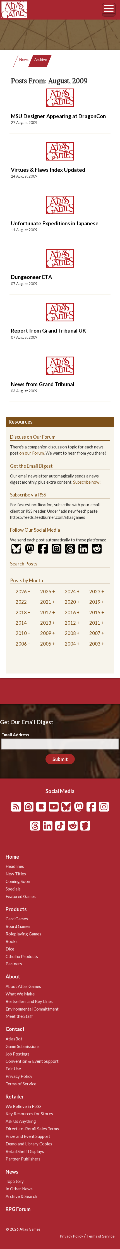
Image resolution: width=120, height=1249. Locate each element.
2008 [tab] (70, 633)
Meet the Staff (19, 1016)
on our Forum (31, 453)
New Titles (16, 873)
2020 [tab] (70, 602)
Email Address (15, 734)
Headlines (15, 866)
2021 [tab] (45, 602)
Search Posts (23, 564)
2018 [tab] (21, 612)
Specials (13, 888)
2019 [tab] (94, 602)
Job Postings (18, 1053)
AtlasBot (14, 1038)
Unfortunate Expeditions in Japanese (55, 223)
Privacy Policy (19, 1076)
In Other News (19, 1188)
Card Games (17, 918)
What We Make (20, 993)
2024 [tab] (70, 591)
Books (12, 941)
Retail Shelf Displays (25, 1151)
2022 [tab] (21, 602)
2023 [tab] (94, 591)
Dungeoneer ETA (31, 277)
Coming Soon (18, 881)
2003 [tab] (94, 644)
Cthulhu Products (22, 956)
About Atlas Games (23, 986)
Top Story (15, 1181)
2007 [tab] (94, 633)
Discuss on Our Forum (33, 437)
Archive (40, 59)
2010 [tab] (21, 633)
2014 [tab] (21, 623)
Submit (60, 759)
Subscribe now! (87, 482)
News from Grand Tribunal (42, 384)
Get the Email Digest (31, 466)
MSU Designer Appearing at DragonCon (58, 116)
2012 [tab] (70, 623)
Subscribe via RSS (28, 495)
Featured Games (21, 896)
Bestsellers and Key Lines (29, 1001)
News (23, 59)
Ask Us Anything (21, 1121)
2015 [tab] (94, 612)
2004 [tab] (70, 644)
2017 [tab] (45, 612)
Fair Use (13, 1068)
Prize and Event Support (28, 1136)
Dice (10, 948)
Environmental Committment (32, 1008)
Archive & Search (21, 1196)
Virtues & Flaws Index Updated (48, 169)
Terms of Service (21, 1083)
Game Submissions (23, 1046)
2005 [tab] (45, 644)
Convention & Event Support (32, 1061)
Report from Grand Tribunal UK (48, 330)
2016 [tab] (70, 612)
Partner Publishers (23, 1158)
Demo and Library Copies (29, 1143)
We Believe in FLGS (24, 1106)
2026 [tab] (21, 591)
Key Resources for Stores (29, 1113)
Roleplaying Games (23, 933)
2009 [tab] (45, 633)
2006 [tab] (21, 644)
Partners (14, 963)
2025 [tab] (45, 591)
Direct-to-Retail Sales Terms (32, 1128)
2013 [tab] (45, 623)
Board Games (18, 926)
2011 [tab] (94, 623)
